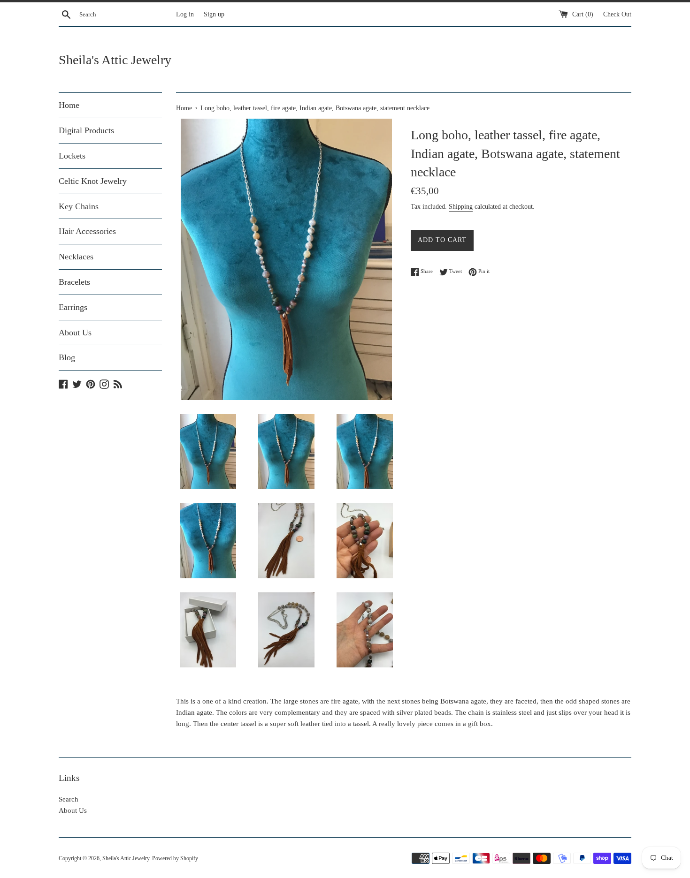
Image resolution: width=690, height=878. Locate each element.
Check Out (617, 14)
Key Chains (79, 206)
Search (68, 799)
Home (69, 105)
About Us (75, 332)
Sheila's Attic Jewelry (115, 60)
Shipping (461, 206)
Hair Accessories (87, 231)
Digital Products (86, 130)
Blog (67, 357)
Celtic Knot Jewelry (93, 181)
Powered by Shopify (175, 858)
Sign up (214, 14)
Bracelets (74, 282)
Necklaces (76, 256)
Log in (185, 14)
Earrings (73, 307)
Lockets (72, 155)
